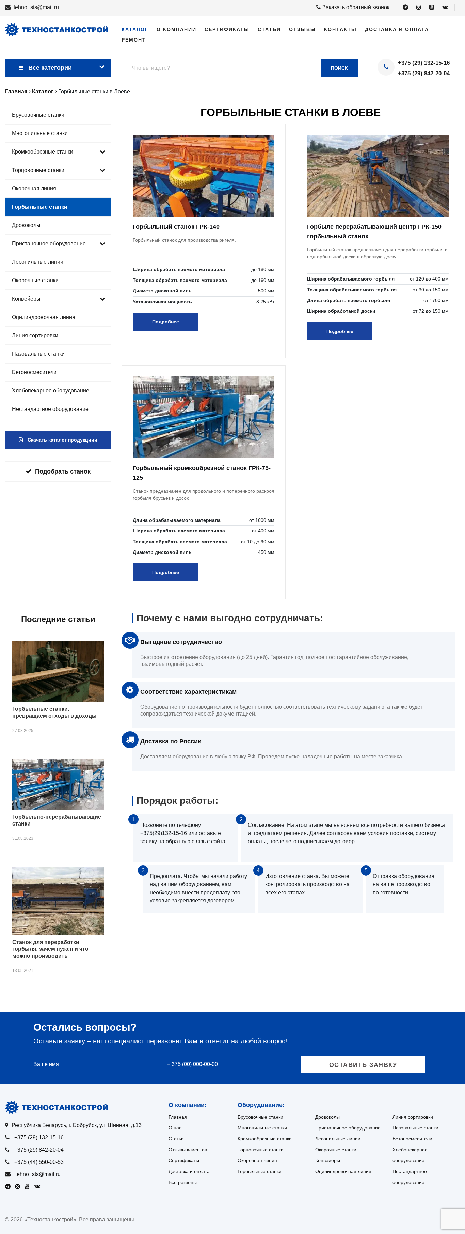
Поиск (339, 68)
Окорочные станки (35, 280)
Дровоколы (26, 225)
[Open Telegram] (405, 7)
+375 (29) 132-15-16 (424, 63)
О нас (175, 1128)
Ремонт (134, 40)
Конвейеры (26, 299)
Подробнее (165, 321)
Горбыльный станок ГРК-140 (176, 226)
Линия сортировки (35, 335)
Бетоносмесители (34, 372)
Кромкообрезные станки (42, 152)
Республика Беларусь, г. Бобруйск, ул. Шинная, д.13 (77, 1125)
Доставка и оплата (397, 29)
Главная (178, 1117)
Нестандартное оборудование (50, 409)
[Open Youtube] (431, 7)
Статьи (269, 29)
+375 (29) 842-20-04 (424, 73)
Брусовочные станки (38, 115)
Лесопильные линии (37, 262)
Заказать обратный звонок (355, 7)
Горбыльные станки (39, 207)
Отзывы (302, 29)
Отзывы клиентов (188, 1149)
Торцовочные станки (38, 170)
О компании (176, 29)
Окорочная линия (34, 188)
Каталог (135, 29)
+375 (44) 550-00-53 (39, 1162)
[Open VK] (445, 7)
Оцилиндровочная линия (43, 317)
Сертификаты (227, 29)
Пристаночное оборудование (49, 243)
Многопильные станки (40, 133)
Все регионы (183, 1182)
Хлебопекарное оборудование (50, 391)
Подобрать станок (63, 471)
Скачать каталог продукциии (61, 440)
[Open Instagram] (418, 7)
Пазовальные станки (38, 354)
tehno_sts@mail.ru (36, 7)
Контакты (340, 29)
